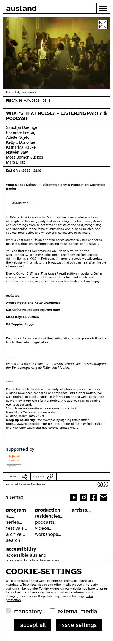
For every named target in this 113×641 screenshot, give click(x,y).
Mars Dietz (15, 162)
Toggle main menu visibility (103, 8)
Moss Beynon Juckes (24, 157)
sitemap (14, 497)
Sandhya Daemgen (22, 127)
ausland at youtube (73, 497)
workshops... (48, 534)
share (12, 476)
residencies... (49, 516)
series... (14, 522)
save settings (79, 625)
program (16, 510)
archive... (15, 534)
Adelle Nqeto (17, 137)
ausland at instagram (83, 497)
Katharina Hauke (21, 147)
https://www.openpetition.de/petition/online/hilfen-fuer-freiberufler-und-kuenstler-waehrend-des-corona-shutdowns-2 (55, 426)
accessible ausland (26, 555)
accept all (33, 625)
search (13, 540)
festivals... (16, 528)
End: (9, 170)
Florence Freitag (20, 132)
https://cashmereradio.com (37, 255)
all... (10, 516)
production (47, 510)
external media (77, 611)
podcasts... (46, 522)
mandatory (27, 611)
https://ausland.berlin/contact (35, 412)
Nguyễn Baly (17, 152)
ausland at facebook (93, 497)
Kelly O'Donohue (20, 142)
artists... (81, 510)
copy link (38, 476)
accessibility (21, 549)
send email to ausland (103, 497)
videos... (43, 528)
